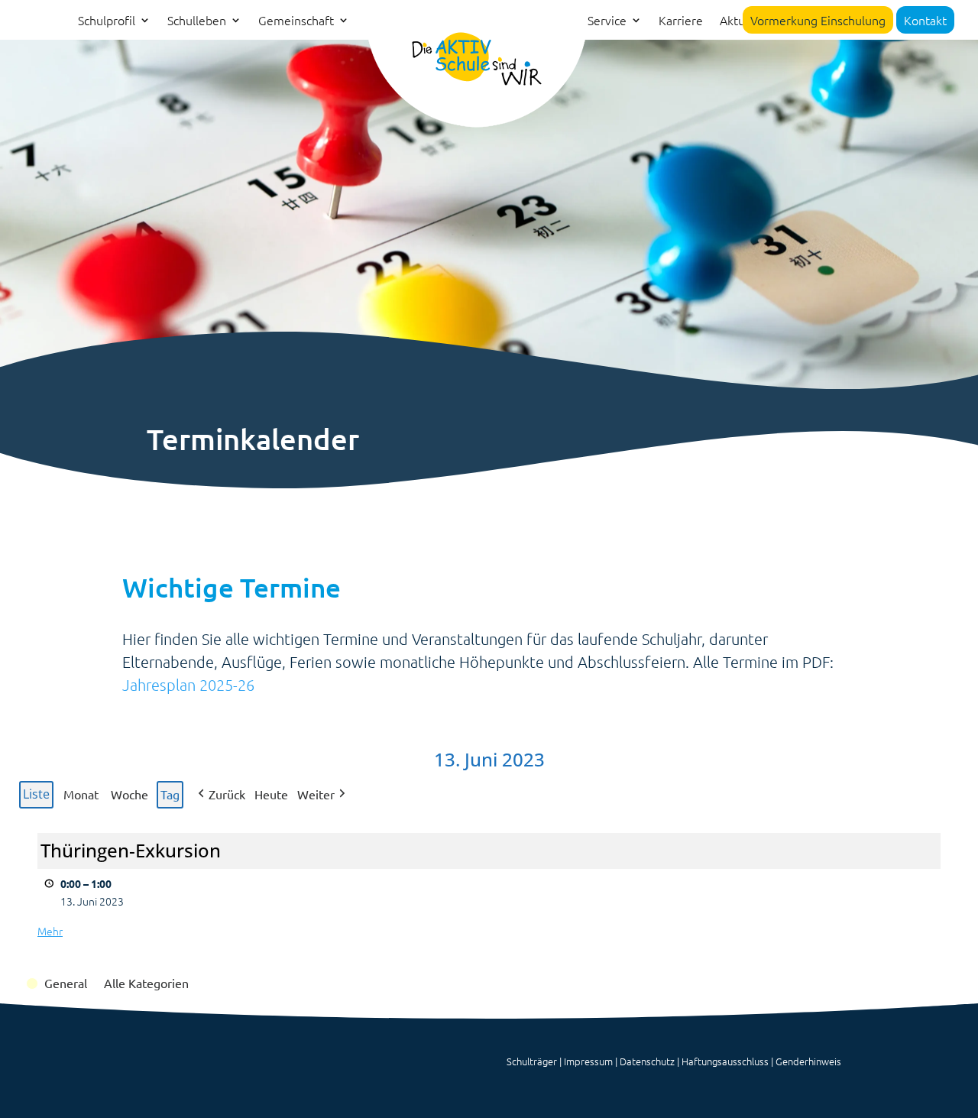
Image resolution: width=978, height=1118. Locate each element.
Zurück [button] (227, 794)
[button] (58, 983)
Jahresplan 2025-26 (188, 685)
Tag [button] (170, 794)
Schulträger (532, 1061)
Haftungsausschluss (725, 1061)
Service (607, 21)
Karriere (681, 21)
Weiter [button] (316, 794)
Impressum (588, 1061)
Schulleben (196, 21)
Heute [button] (271, 794)
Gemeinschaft (296, 21)
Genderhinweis (808, 1061)
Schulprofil (106, 21)
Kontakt (925, 19)
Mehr (50, 930)
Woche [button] (129, 794)
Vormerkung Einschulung (818, 19)
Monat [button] (81, 794)
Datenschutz (647, 1061)
